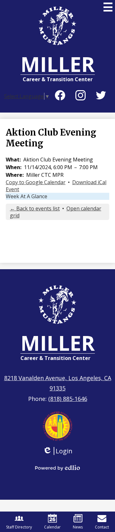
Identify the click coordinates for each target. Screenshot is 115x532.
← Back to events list (35, 208)
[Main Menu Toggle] (108, 7)
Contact (102, 527)
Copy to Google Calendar (35, 182)
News (78, 527)
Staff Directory (19, 527)
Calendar (52, 527)
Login (58, 451)
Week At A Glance (26, 196)
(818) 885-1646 (67, 399)
